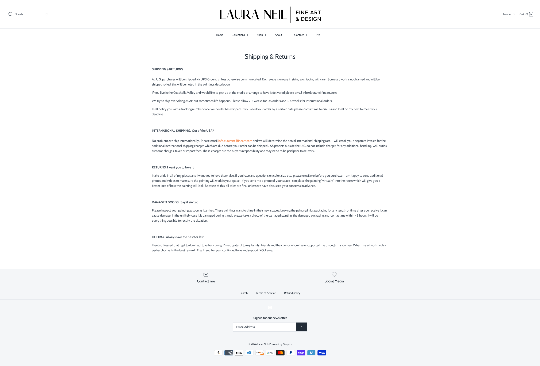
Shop (261, 35)
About (280, 35)
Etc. (320, 35)
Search (244, 293)
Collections (240, 35)
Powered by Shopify (280, 344)
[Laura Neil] (270, 14)
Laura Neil (262, 344)
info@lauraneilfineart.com (235, 141)
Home (219, 35)
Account (507, 14)
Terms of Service (266, 293)
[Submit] (301, 327)
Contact (300, 35)
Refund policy (292, 293)
